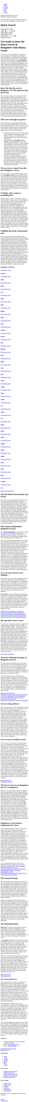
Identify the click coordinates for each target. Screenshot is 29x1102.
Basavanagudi (7, 1090)
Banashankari (7, 1089)
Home (5, 4)
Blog (5, 11)
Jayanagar (6, 1088)
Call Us (3, 1099)
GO (11, 29)
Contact (6, 12)
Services (6, 7)
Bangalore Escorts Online (10, 1071)
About (5, 5)
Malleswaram (7, 1083)
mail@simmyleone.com (13, 1044)
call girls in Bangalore (9, 532)
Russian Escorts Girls (9, 1077)
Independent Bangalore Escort (8, 1048)
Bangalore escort (5, 1050)
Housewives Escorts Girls (10, 1075)
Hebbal (6, 1086)
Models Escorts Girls (9, 1073)
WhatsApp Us (4, 1100)
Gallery (6, 8)
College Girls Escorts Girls (10, 1074)
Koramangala (7, 1085)
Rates (5, 10)
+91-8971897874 (12, 1046)
